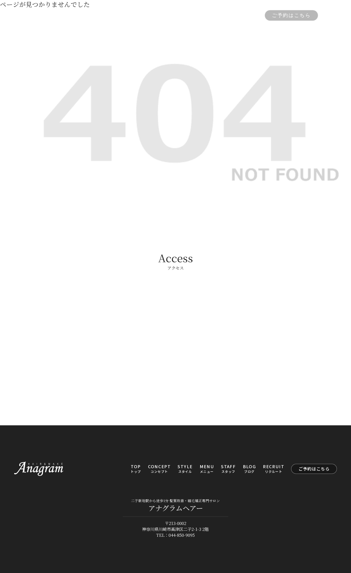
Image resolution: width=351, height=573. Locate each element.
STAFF (195, 15)
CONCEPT (117, 15)
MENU (171, 15)
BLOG (218, 15)
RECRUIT (245, 15)
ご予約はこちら (291, 15)
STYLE (147, 15)
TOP (91, 15)
